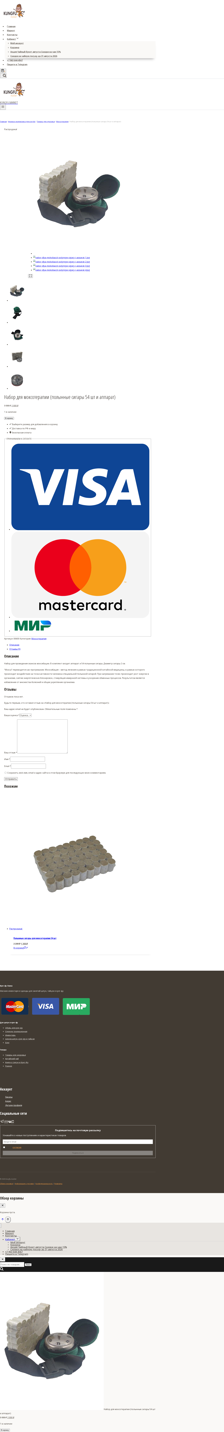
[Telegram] (2, 1122)
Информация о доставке (24, 1184)
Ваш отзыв (10, 752)
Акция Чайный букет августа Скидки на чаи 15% (35, 51)
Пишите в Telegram (17, 64)
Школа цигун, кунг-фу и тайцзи (20, 1038)
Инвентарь (10, 1035)
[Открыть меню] (3, 107)
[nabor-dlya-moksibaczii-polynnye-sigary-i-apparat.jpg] (78, 253)
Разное (8, 1066)
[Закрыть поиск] (2, 1259)
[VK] (10, 1122)
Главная (11, 26)
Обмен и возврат (6, 1184)
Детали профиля (13, 1105)
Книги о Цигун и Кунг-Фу (16, 1062)
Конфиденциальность (44, 1184)
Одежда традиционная (16, 1031)
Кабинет (10, 1239)
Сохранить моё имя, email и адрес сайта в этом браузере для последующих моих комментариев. (56, 772)
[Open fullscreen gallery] (30, 276)
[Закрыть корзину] (2, 1205)
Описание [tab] (14, 644)
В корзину (9, 418)
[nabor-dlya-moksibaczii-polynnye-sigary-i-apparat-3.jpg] (61, 265)
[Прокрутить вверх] (2, 1220)
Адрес (8, 1101)
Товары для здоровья (15, 1055)
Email (7, 766)
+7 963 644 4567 (15, 60)
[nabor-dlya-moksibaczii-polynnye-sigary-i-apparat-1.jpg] (61, 257)
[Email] (6, 1122)
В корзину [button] (18, 947)
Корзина (14, 47)
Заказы (8, 1097)
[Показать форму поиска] (3, 75)
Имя (7, 759)
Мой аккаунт (17, 43)
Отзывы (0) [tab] (14, 649)
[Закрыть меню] (0, 1225)
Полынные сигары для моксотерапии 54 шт (35, 938)
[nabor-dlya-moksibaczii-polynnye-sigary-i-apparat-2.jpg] (61, 261)
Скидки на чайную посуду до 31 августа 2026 (33, 56)
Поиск (28, 1265)
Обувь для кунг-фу (14, 1027)
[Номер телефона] (13, 1122)
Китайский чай (12, 1058)
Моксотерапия (38, 638)
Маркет (11, 30)
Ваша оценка (11, 715)
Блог (7, 1042)
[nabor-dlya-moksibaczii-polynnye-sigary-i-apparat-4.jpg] (61, 270)
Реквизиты (58, 1184)
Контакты (12, 34)
